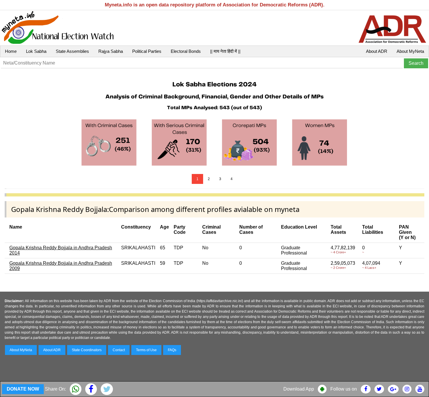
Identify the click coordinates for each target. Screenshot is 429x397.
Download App (298, 388)
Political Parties (146, 51)
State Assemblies (72, 51)
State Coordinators (87, 350)
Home (11, 51)
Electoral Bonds (186, 51)
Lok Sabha (36, 51)
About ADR (376, 51)
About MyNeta (410, 51)
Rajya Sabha (110, 51)
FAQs (172, 350)
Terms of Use (146, 350)
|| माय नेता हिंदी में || (225, 51)
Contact (119, 350)
